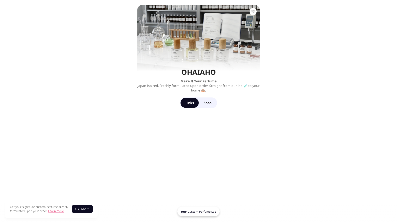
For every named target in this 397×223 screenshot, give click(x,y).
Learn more (56, 211)
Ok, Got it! (82, 209)
